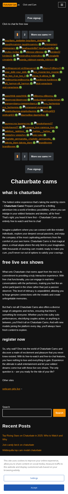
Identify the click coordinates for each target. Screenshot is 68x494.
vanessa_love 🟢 (49, 127)
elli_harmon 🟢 (25, 83)
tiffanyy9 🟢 (57, 68)
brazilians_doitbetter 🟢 (37, 40)
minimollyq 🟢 (37, 55)
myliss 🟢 (17, 52)
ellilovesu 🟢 (50, 95)
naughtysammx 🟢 (31, 44)
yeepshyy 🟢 (22, 135)
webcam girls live (11, 388)
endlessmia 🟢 (25, 79)
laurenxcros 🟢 (25, 123)
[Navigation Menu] (62, 4)
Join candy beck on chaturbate (18, 444)
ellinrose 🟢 (40, 52)
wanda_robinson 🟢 (47, 59)
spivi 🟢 (41, 135)
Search (6, 407)
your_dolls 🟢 (22, 72)
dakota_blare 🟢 (27, 142)
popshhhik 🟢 (22, 95)
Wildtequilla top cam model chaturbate (21, 450)
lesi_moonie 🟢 (54, 72)
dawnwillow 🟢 (41, 115)
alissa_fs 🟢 (48, 75)
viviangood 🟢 (44, 107)
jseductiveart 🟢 (55, 99)
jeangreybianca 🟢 (30, 103)
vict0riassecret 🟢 (30, 68)
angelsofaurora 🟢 (30, 111)
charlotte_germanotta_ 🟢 (41, 138)
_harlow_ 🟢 (48, 131)
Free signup (34, 18)
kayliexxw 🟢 (53, 79)
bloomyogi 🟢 (22, 99)
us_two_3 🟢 (22, 75)
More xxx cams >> (41, 34)
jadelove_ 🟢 (22, 131)
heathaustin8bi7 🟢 (48, 48)
